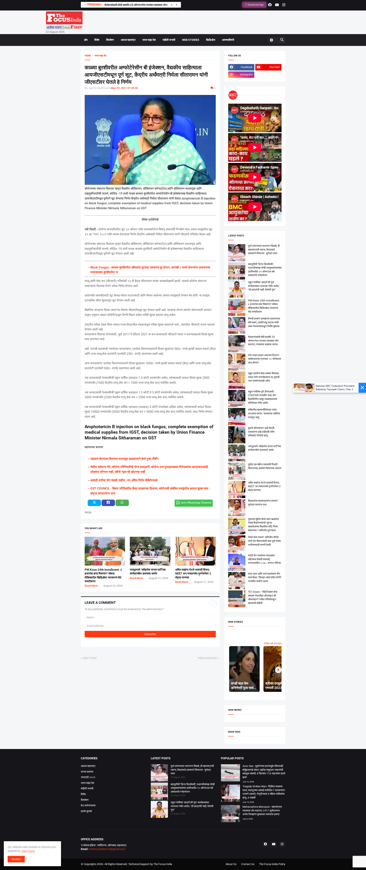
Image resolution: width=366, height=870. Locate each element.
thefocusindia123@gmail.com (107, 849)
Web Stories (190, 39)
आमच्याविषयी (228, 39)
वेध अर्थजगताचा (88, 805)
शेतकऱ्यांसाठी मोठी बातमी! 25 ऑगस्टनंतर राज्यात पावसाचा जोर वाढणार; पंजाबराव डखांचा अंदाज (151, 5)
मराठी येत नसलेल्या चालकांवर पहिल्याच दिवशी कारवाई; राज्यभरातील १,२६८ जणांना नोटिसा (264, 559)
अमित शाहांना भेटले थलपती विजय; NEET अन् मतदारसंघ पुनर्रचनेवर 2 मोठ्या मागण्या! (193, 573)
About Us (231, 864)
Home (88, 55)
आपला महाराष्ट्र (128, 39)
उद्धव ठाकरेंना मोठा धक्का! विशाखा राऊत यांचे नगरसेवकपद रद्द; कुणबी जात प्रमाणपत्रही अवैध (263, 377)
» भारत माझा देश (98, 55)
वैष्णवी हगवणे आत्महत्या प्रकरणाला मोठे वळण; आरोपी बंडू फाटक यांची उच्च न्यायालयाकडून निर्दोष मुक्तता (264, 322)
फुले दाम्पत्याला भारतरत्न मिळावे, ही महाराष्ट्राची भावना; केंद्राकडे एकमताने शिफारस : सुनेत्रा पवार (264, 249)
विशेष (96, 39)
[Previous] (172, 5)
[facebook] (270, 5)
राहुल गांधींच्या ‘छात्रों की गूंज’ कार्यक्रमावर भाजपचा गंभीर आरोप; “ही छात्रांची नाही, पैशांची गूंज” (263, 286)
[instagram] (283, 5)
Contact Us (247, 864)
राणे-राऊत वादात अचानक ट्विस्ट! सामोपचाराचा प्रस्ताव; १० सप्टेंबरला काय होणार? (264, 359)
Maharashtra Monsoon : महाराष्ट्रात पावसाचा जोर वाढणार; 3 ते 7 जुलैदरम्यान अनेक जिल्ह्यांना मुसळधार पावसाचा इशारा (262, 810)
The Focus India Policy (272, 864)
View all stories (273, 643)
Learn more (28, 850)
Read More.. (92, 585)
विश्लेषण (110, 39)
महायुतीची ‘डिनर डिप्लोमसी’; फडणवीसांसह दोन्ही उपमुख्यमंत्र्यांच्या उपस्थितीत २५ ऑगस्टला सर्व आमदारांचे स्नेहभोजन (193, 788)
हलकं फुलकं (86, 811)
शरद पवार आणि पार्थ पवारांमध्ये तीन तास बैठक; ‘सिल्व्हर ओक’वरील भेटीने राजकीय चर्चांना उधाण (264, 577)
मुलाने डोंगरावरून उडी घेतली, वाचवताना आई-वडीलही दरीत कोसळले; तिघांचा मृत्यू (261, 431)
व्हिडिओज (210, 39)
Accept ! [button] (16, 859)
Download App (255, 4)
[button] (273, 40)
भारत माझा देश (149, 39)
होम (85, 39)
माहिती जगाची (169, 39)
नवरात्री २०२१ (88, 777)
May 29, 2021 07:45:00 (124, 88)
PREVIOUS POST (207, 658)
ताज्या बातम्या (87, 771)
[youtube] (277, 5)
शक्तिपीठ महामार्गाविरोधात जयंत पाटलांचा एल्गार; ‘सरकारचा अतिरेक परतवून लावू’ (264, 413)
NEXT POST (90, 658)
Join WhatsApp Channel (196, 502)
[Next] (176, 5)
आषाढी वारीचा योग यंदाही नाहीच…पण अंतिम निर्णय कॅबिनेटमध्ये (123, 480)
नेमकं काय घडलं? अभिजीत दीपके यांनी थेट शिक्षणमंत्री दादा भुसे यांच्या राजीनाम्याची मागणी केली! (264, 541)
